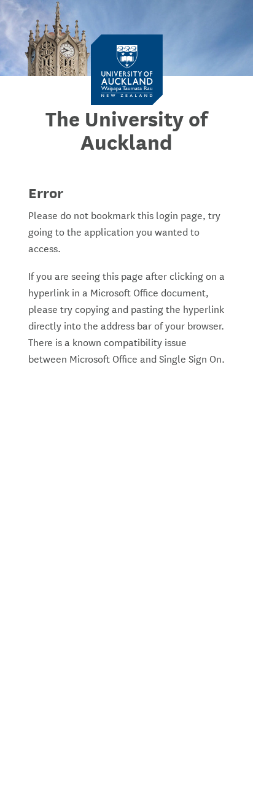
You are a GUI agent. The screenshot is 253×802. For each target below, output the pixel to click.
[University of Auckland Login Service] (127, 69)
